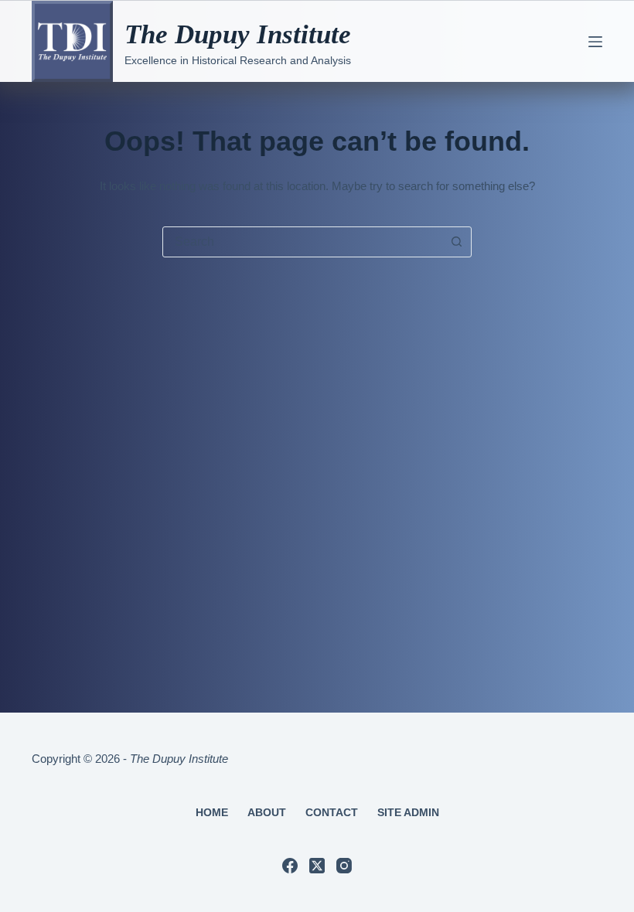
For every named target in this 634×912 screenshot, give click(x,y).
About (266, 812)
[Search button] (456, 242)
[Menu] (595, 42)
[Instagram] (344, 865)
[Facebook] (290, 865)
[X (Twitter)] (317, 865)
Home (212, 812)
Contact (331, 812)
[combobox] (302, 241)
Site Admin (408, 812)
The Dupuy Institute (237, 34)
